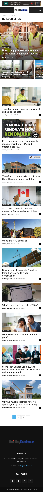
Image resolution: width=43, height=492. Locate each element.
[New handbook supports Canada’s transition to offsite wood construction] (21, 257)
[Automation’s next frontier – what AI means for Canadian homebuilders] (21, 196)
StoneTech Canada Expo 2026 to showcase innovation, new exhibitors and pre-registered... (21, 369)
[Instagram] (18, 481)
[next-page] (28, 417)
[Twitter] (30, 481)
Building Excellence (8, 182)
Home (4, 16)
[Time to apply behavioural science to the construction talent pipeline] (21, 41)
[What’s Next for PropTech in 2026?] (21, 292)
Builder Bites (6, 47)
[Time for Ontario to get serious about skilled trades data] (21, 96)
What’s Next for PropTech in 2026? (20, 305)
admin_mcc (5, 57)
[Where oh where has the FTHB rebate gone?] (21, 322)
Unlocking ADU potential (14, 240)
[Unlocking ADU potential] (21, 228)
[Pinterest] (24, 481)
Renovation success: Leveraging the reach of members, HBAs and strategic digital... (20, 144)
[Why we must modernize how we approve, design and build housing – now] (21, 389)
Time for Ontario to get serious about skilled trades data (21, 110)
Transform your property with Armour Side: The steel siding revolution (21, 177)
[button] (3, 10)
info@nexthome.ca (26, 466)
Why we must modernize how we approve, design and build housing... (20, 403)
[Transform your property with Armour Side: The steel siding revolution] (21, 163)
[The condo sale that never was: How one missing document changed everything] (17, 73)
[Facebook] (12, 481)
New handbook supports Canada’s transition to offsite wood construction (19, 273)
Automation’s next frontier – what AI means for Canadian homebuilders (20, 210)
